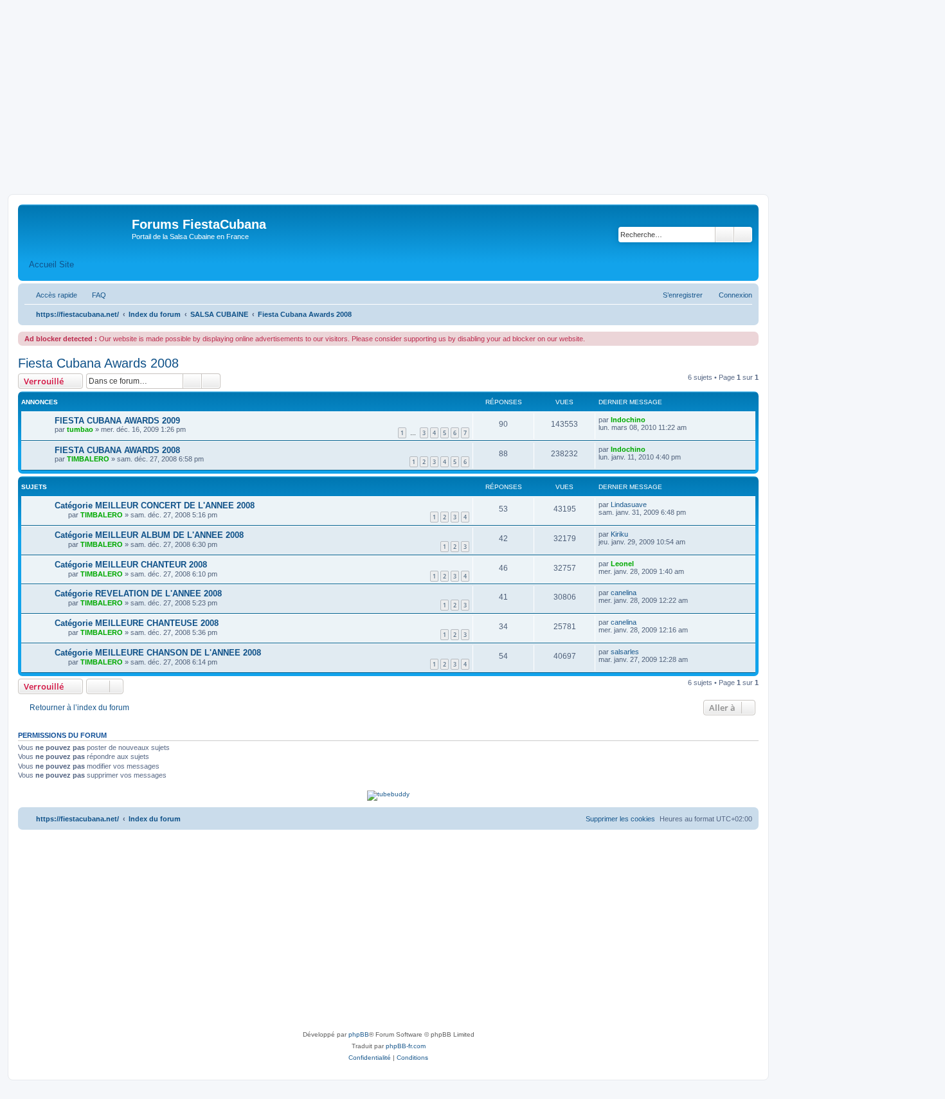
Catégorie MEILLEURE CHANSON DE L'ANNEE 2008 (158, 652)
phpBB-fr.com (406, 1046)
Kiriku (619, 534)
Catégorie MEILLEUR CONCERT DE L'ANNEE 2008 (155, 505)
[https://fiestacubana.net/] (76, 228)
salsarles (625, 652)
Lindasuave (629, 504)
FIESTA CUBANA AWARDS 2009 (117, 420)
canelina (623, 592)
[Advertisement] (472, 98)
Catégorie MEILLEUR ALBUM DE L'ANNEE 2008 (149, 535)
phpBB (358, 1034)
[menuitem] (93, 295)
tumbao (80, 429)
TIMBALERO (88, 459)
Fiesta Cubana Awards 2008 (98, 363)
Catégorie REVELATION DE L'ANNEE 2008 (138, 593)
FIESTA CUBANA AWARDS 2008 (117, 450)
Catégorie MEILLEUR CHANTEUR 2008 (131, 564)
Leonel (622, 563)
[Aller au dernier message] (651, 420)
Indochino (628, 420)
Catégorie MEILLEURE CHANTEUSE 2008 (137, 623)
